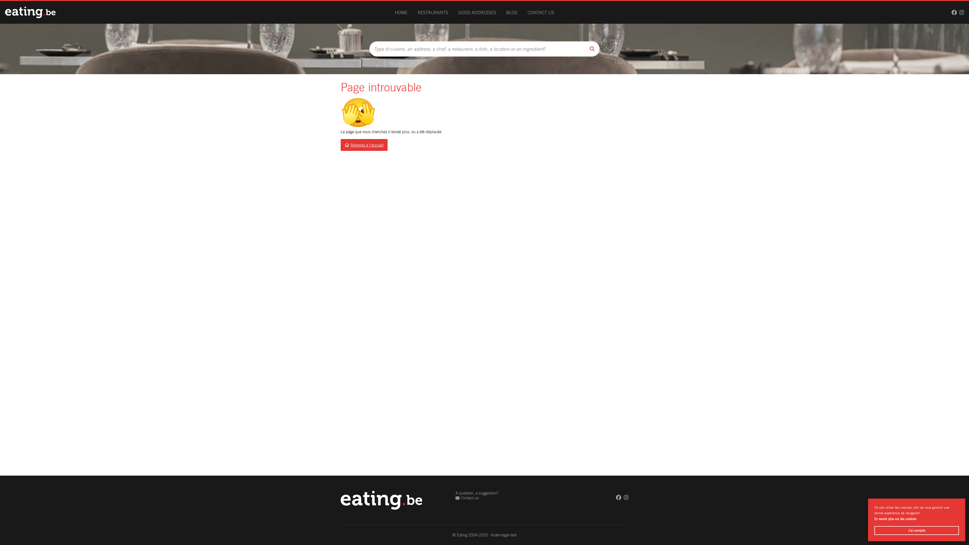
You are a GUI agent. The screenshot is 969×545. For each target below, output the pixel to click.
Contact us (541, 12)
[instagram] (961, 12)
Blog (512, 12)
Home (401, 12)
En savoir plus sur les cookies (895, 519)
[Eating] (30, 12)
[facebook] (954, 12)
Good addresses (477, 12)
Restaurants (433, 12)
